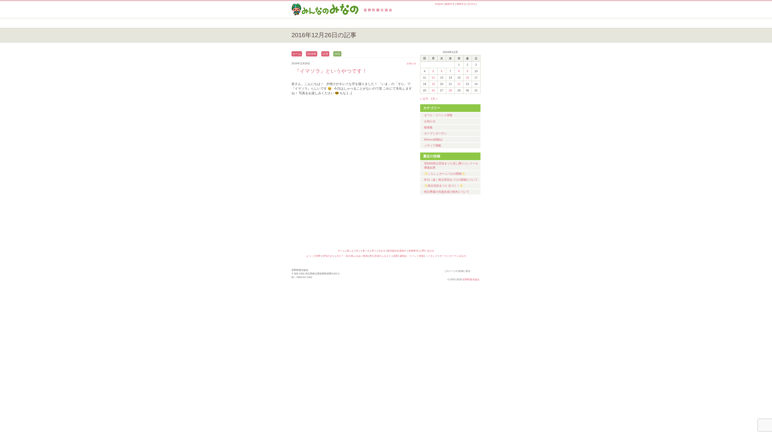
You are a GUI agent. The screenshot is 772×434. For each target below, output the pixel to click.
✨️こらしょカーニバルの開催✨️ (444, 173)
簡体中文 (461, 4)
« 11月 (424, 98)
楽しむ (335, 23)
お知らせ (429, 121)
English (439, 4)
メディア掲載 (432, 145)
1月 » (434, 98)
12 (433, 77)
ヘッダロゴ (319, 9)
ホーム (305, 23)
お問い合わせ (427, 250)
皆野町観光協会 (471, 279)
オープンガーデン (435, 133)
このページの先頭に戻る (476, 270)
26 (433, 90)
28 (450, 90)
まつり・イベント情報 (438, 115)
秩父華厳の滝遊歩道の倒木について (446, 191)
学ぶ (367, 23)
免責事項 (413, 250)
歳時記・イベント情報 (457, 216)
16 (467, 77)
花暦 (409, 216)
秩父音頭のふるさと (362, 233)
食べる (399, 23)
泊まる (464, 23)
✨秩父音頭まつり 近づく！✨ (443, 185)
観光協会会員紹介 (397, 250)
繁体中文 (450, 4)
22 (459, 84)
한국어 (471, 4)
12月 (325, 53)
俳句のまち (362, 216)
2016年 (311, 53)
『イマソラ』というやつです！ (331, 71)
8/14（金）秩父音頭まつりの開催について (451, 179)
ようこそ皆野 (315, 216)
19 (433, 84)
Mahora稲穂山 (433, 139)
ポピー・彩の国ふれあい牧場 (315, 233)
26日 (337, 53)
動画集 (428, 127)
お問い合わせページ (457, 11)
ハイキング (409, 233)
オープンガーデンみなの (457, 233)
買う (432, 23)
